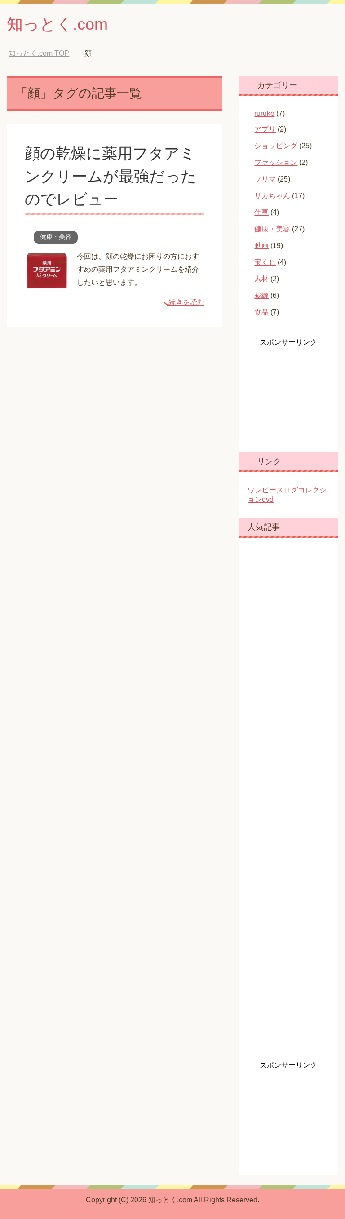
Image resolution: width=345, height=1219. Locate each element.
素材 (261, 279)
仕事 (261, 212)
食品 (261, 312)
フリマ (265, 179)
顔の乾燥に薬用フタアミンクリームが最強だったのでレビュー (110, 176)
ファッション (275, 162)
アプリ (265, 129)
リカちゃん (272, 195)
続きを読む (186, 302)
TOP (39, 53)
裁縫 (261, 295)
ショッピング (275, 146)
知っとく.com (57, 24)
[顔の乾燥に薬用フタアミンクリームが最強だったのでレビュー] (47, 284)
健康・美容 (55, 236)
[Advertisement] (296, 392)
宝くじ (265, 262)
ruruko (264, 113)
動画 (261, 245)
